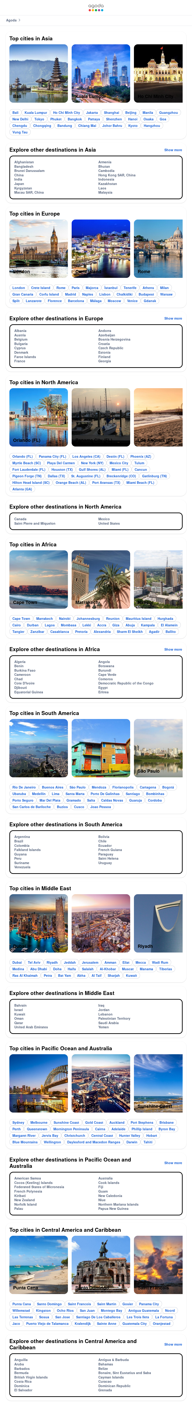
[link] (96, 7)
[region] (96, 75)
